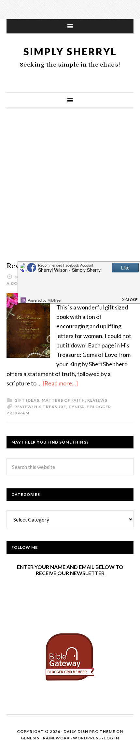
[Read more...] (60, 383)
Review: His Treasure (40, 406)
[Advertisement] (70, 191)
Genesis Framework (45, 737)
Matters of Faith (63, 400)
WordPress (87, 737)
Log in (111, 737)
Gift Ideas (26, 400)
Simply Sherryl (70, 51)
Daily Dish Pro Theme (89, 731)
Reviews (97, 400)
